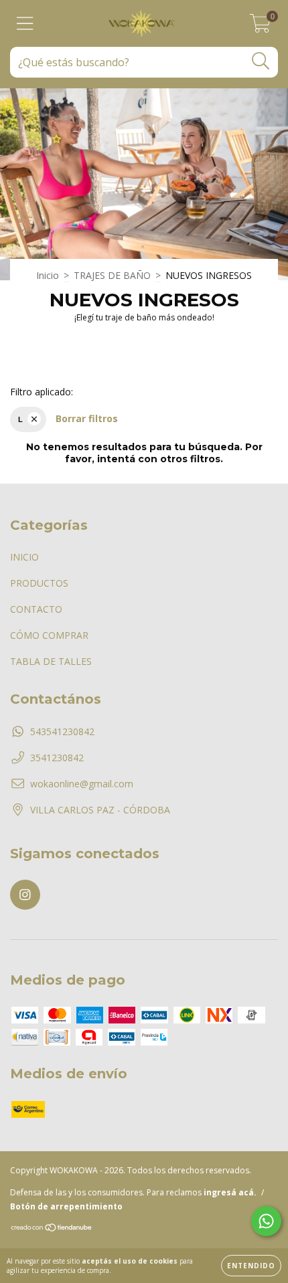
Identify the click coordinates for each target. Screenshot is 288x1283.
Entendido (251, 1265)
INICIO (24, 557)
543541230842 (62, 731)
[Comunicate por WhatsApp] (266, 1221)
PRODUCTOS (39, 583)
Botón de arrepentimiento (66, 1206)
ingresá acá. (230, 1192)
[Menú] (25, 23)
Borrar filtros (87, 418)
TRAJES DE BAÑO (112, 275)
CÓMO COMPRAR (49, 635)
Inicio (47, 275)
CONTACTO (36, 609)
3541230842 (57, 757)
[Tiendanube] (52, 1229)
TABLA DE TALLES (51, 661)
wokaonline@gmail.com (81, 783)
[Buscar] (261, 61)
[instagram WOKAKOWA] (25, 895)
